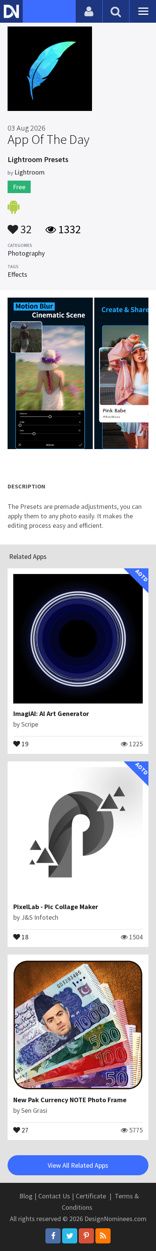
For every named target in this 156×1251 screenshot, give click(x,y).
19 (24, 743)
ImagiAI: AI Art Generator (51, 713)
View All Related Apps (78, 1165)
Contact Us (54, 1196)
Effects (17, 274)
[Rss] (103, 1235)
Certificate (91, 1196)
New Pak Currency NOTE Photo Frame (69, 1099)
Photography (26, 253)
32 (25, 225)
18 (24, 936)
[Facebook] (53, 1235)
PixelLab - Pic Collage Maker (55, 906)
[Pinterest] (86, 1235)
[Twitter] (69, 1235)
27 (24, 1129)
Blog (26, 1196)
